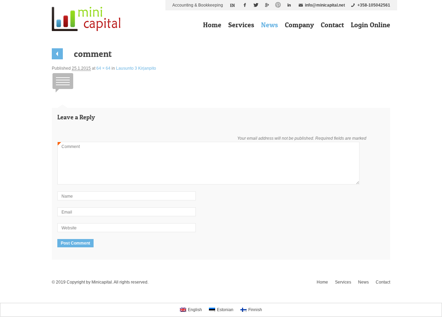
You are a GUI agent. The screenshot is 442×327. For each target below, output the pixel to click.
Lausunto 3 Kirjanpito (136, 68)
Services (241, 25)
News (269, 25)
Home (212, 25)
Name (67, 196)
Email (66, 212)
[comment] (63, 92)
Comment (69, 147)
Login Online (370, 25)
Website (69, 228)
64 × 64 (103, 68)
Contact (332, 25)
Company (299, 25)
